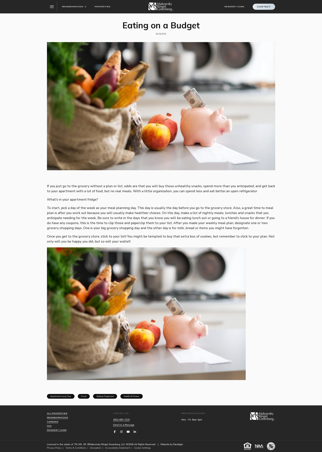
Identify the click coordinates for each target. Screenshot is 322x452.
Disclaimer (95, 447)
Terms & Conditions (75, 447)
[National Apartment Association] (259, 446)
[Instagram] (121, 431)
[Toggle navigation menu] (52, 7)
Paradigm (178, 444)
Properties (102, 7)
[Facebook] (114, 431)
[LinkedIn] (135, 431)
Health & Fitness (131, 396)
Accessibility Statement (117, 447)
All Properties (57, 413)
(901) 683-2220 (121, 419)
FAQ (49, 426)
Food (83, 396)
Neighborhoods (72, 7)
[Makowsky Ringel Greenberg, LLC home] (161, 6)
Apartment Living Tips (60, 396)
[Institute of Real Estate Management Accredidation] (271, 446)
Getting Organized (105, 396)
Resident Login (234, 7)
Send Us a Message (123, 425)
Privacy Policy (54, 447)
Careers (52, 422)
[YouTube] (128, 431)
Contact (264, 6)
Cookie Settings (142, 447)
